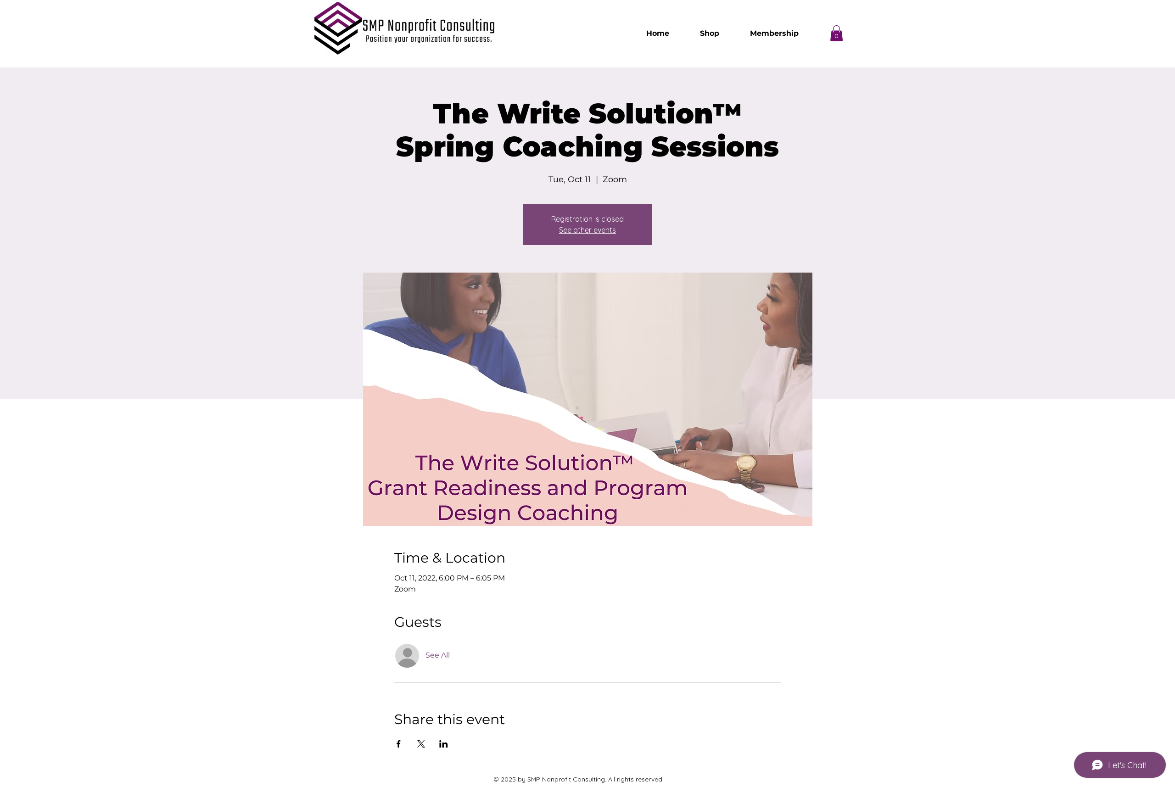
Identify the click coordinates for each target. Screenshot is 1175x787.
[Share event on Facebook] (398, 744)
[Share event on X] (421, 744)
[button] (836, 33)
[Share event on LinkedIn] (443, 744)
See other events (587, 229)
